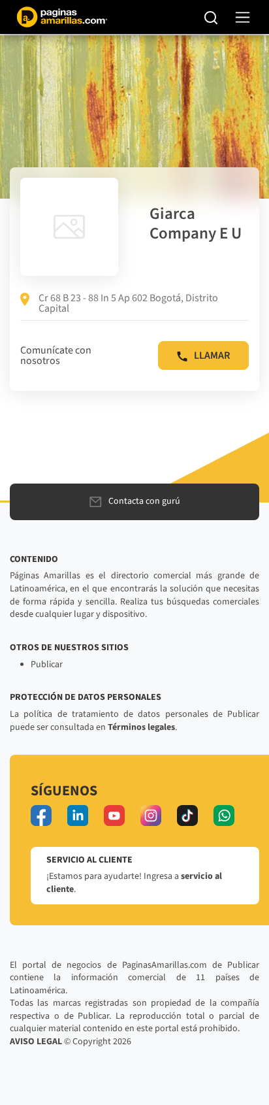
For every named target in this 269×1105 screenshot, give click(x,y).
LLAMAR (212, 355)
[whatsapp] (224, 815)
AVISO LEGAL (36, 1041)
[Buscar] (211, 17)
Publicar (47, 664)
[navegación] (242, 17)
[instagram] (150, 815)
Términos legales (141, 727)
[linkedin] (77, 815)
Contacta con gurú (144, 501)
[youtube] (114, 815)
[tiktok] (187, 815)
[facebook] (41, 815)
